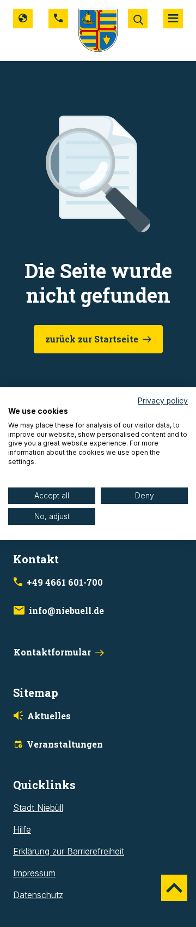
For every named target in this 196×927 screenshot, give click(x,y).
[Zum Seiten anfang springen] (174, 888)
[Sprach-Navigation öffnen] (23, 18)
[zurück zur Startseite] (98, 29)
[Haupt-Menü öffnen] (173, 18)
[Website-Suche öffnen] (138, 18)
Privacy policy (163, 400)
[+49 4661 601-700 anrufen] (58, 18)
